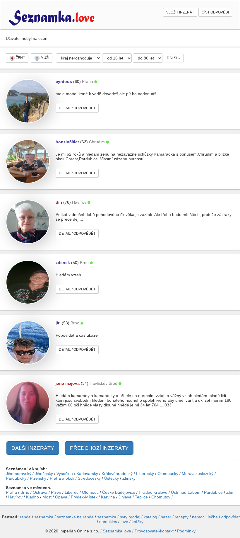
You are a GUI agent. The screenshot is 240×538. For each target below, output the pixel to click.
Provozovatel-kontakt (154, 531)
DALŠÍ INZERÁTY (32, 448)
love (124, 521)
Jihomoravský (18, 473)
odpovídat (230, 517)
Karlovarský (87, 473)
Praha (11, 492)
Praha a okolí (62, 478)
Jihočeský (44, 473)
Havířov (15, 497)
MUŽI (44, 58)
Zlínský (129, 478)
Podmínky (186, 531)
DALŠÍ (172, 58)
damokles (108, 521)
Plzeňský (38, 478)
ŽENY (20, 58)
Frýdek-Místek (84, 497)
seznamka (43, 517)
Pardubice (213, 492)
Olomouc (90, 492)
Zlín (229, 492)
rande (25, 517)
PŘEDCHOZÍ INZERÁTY (99, 448)
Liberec (71, 492)
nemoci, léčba (205, 517)
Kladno (32, 497)
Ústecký (111, 478)
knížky (137, 521)
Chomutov (160, 497)
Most (47, 497)
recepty (181, 517)
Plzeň (56, 492)
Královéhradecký (117, 473)
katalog (150, 517)
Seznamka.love (117, 531)
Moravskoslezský (197, 473)
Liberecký (145, 473)
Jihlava (125, 497)
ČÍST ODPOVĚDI (215, 12)
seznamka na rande (75, 517)
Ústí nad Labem (185, 492)
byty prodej (130, 517)
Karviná (108, 497)
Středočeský (89, 478)
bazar (166, 517)
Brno (24, 492)
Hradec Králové (153, 492)
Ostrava (40, 492)
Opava (61, 497)
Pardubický (16, 478)
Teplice (141, 497)
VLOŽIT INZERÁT (180, 12)
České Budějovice (118, 492)
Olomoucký (167, 473)
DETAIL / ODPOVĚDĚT (77, 108)
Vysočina (64, 473)
